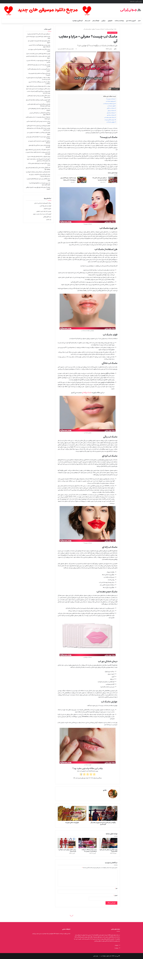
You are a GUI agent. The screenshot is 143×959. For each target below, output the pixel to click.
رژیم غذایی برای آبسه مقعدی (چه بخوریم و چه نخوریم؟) (39, 74)
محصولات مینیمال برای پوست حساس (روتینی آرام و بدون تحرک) (38, 118)
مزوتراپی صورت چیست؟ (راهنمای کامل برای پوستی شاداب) (38, 137)
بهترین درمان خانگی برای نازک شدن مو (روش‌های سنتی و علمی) (38, 129)
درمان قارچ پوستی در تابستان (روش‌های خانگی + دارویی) (38, 70)
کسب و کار (87, 21)
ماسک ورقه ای (86, 392)
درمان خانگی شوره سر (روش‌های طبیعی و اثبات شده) (39, 164)
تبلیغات (116, 945)
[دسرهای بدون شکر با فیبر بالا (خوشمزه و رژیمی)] (112, 180)
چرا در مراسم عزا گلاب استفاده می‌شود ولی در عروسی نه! (89, 850)
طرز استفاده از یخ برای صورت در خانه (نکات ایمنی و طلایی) (38, 61)
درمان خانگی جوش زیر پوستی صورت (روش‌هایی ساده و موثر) (38, 96)
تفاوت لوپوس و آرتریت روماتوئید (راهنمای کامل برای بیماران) (38, 101)
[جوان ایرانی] (130, 10)
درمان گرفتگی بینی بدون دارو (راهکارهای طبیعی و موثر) (38, 179)
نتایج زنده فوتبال (47, 209)
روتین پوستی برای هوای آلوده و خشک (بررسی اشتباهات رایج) (39, 46)
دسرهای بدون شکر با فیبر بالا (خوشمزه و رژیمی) (39, 34)
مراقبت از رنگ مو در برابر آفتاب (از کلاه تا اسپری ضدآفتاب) (39, 83)
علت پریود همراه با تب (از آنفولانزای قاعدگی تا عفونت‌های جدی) (39, 184)
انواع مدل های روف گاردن (45, 206)
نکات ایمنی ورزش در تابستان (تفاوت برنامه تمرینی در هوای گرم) (38, 153)
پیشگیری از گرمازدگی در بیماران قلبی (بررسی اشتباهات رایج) (40, 113)
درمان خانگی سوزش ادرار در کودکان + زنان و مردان (67, 850)
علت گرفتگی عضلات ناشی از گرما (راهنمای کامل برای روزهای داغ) (38, 168)
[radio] (94, 774)
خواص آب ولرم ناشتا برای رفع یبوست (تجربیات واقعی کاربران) (38, 188)
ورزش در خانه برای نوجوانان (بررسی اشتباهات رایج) (38, 86)
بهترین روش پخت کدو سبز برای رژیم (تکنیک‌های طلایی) (39, 65)
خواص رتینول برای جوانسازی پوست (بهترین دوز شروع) (39, 41)
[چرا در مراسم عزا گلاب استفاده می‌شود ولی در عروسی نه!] (87, 843)
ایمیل (115, 895)
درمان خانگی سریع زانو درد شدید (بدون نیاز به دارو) (38, 89)
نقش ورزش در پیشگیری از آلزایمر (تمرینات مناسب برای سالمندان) (38, 92)
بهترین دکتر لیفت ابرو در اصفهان (43, 211)
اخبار (139, 21)
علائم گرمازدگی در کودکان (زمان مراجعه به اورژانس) (38, 172)
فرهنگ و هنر (95, 21)
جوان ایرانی (95, 956)
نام (116, 888)
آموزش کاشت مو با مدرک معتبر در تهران (42, 214)
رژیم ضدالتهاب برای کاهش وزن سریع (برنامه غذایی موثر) (38, 37)
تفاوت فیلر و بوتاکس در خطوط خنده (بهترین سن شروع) (38, 133)
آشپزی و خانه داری (131, 21)
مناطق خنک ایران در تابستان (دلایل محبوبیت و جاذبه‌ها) (39, 142)
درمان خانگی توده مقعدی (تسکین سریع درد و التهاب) (39, 50)
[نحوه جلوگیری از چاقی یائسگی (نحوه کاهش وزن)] (108, 843)
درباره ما (116, 948)
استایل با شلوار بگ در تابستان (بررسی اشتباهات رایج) (38, 150)
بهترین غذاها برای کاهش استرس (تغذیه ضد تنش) (38, 54)
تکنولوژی (110, 21)
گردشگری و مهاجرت (77, 21)
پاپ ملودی (48, 219)
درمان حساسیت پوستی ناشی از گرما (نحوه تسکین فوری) (38, 122)
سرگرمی (103, 21)
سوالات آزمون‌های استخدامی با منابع (43, 203)
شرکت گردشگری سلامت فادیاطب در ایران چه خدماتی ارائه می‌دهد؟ (39, 175)
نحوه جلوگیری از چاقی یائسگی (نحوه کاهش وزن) (108, 850)
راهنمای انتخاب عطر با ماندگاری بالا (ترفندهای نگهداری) (39, 146)
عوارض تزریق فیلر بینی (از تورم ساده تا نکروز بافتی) (38, 126)
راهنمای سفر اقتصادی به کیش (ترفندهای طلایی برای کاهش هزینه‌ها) (38, 105)
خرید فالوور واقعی (47, 217)
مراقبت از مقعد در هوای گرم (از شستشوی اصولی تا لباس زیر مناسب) (38, 78)
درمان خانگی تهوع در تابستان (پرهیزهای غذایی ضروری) (39, 109)
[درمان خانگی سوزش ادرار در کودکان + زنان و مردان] (67, 843)
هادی (115, 49)
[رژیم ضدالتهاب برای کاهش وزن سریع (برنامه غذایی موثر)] (81, 180)
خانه (115, 29)
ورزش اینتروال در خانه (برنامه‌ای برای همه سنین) (39, 156)
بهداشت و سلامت (119, 21)
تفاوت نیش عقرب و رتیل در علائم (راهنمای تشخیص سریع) (38, 57)
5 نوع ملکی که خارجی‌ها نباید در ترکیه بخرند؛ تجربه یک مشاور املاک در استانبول (38, 160)
